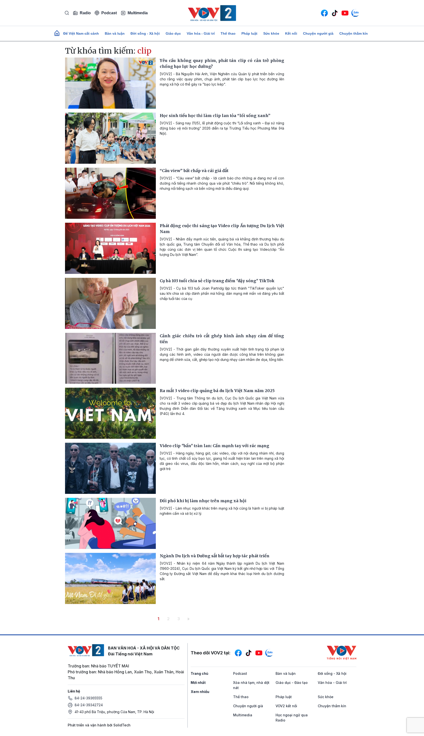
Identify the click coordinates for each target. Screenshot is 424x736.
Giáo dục (173, 33)
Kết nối (291, 33)
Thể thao (228, 33)
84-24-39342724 (89, 705)
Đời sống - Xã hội (145, 33)
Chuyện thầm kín (353, 33)
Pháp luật (249, 33)
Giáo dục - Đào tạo (292, 682)
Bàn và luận (115, 33)
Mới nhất (198, 682)
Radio (85, 13)
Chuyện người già (318, 33)
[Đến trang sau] (189, 618)
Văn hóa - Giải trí (201, 33)
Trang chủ (199, 673)
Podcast (109, 13)
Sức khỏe (271, 33)
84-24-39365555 (88, 698)
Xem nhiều (200, 692)
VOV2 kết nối (286, 706)
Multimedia (138, 13)
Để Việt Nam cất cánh (81, 33)
